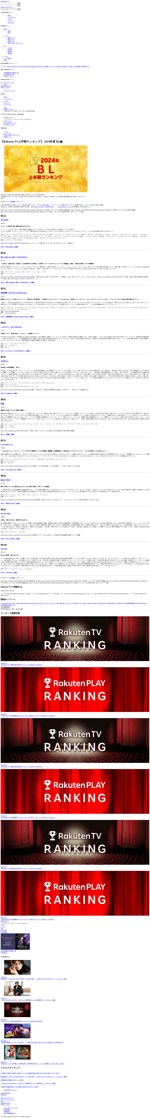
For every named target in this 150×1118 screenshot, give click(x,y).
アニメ (6, 56)
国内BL (10, 53)
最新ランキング (9, 109)
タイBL (10, 48)
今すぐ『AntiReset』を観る (9, 393)
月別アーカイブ (9, 76)
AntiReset (4, 361)
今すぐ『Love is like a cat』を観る (11, 469)
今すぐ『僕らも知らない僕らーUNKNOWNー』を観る (18, 282)
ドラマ (6, 36)
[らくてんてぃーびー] (8, 82)
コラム (10, 19)
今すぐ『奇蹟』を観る (8, 434)
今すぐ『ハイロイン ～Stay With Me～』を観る (15, 351)
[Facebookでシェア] (10, 123)
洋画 (9, 32)
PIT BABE (46, 205)
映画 (5, 29)
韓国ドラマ (11, 41)
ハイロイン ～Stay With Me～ (12, 327)
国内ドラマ (11, 37)
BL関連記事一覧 (9, 74)
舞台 (5, 60)
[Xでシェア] (8, 121)
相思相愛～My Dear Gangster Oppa (14, 293)
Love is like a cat (6, 444)
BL (5, 46)
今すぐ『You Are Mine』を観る (10, 538)
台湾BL (10, 49)
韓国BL (10, 51)
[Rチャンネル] (5, 87)
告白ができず (6, 480)
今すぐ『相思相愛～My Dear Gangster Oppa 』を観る (17, 316)
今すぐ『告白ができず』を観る (10, 503)
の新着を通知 (5, 607)
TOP (5, 107)
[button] (9, 117)
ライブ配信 (7, 58)
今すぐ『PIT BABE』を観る (9, 247)
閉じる (3, 94)
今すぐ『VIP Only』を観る (9, 572)
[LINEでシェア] (9, 124)
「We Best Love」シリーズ (65, 206)
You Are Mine (6, 513)
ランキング (11, 23)
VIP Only (4, 549)
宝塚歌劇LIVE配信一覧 (11, 72)
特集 (9, 15)
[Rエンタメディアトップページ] (7, 1098)
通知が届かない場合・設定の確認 (12, 609)
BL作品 (12, 201)
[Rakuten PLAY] (6, 86)
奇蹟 (2, 404)
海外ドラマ (11, 39)
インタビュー (12, 17)
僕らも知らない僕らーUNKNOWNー (42, 206)
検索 (19, 3)
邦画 (9, 31)
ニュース (10, 21)
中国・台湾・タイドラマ (15, 43)
